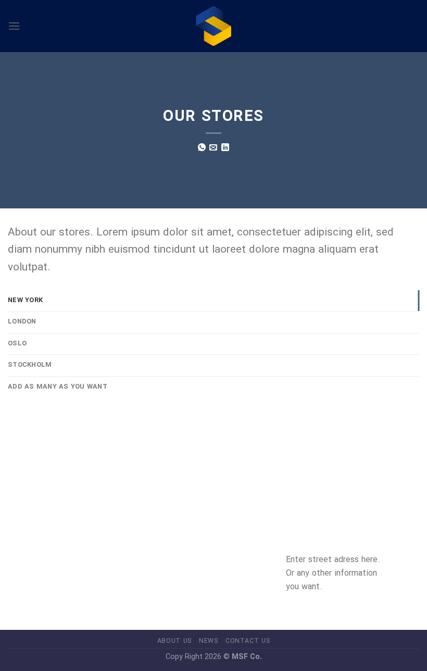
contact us (247, 641)
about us (174, 641)
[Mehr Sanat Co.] (213, 26)
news (208, 641)
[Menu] (14, 26)
